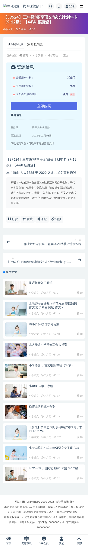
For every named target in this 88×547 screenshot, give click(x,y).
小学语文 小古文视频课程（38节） (51, 365)
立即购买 (44, 106)
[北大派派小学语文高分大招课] (16, 350)
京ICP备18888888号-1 (51, 522)
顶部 (79, 543)
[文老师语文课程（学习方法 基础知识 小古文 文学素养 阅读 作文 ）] (16, 309)
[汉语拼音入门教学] (16, 288)
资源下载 (26, 543)
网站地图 (20, 502)
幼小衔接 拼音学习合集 (44, 324)
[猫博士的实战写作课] (16, 412)
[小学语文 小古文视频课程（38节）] (16, 371)
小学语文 (8, 29)
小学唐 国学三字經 (41, 386)
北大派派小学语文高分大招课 (48, 344)
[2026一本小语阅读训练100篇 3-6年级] (16, 474)
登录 (72, 6)
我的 (61, 543)
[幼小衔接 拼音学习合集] (16, 329)
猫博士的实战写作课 (42, 406)
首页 (25, 55)
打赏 (14, 219)
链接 (57, 219)
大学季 (59, 502)
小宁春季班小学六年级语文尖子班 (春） (55, 448)
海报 (43, 219)
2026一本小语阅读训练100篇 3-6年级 (53, 468)
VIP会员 (44, 543)
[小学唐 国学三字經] (16, 391)
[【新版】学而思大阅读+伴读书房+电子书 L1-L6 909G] (16, 432)
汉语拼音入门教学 (40, 282)
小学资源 (38, 55)
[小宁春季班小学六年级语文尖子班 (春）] (16, 453)
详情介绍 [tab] (17, 44)
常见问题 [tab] (37, 44)
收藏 (29, 219)
